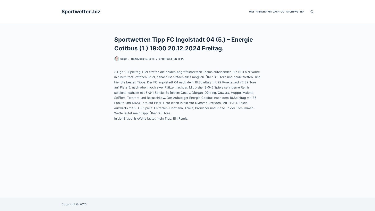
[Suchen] (312, 11)
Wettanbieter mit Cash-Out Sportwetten (276, 11)
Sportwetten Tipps (171, 58)
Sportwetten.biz (81, 11)
